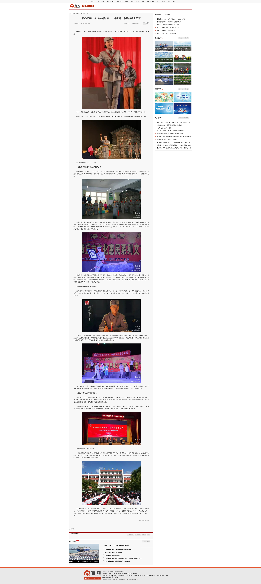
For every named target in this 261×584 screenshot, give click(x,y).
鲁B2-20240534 (148, 575)
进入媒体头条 (146, 541)
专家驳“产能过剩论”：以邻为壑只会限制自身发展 (170, 133)
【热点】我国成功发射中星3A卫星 (166, 30)
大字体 (148, 24)
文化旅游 (119, 1)
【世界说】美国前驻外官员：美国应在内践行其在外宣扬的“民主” (174, 142)
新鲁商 (126, 1)
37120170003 (112, 575)
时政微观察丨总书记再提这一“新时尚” (167, 139)
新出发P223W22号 (132, 575)
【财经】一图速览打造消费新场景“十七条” (168, 25)
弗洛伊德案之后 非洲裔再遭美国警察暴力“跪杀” (169, 125)
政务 (102, 1)
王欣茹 (144, 534)
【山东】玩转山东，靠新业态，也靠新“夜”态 (169, 22)
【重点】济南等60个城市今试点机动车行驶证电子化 (171, 19)
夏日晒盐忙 (164, 82)
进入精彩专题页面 (183, 89)
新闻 (92, 1)
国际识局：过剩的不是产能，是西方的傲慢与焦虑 (170, 131)
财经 (108, 1)
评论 (163, 1)
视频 (174, 1)
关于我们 (104, 571)
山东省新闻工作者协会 (112, 577)
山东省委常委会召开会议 (112, 555)
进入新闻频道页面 (183, 117)
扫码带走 (136, 23)
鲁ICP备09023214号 (162, 575)
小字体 (144, 24)
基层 (82, 13)
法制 (169, 1)
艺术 (158, 1)
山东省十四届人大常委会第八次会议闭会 (117, 561)
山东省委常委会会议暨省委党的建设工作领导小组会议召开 (123, 558)
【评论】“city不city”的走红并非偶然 (166, 33)
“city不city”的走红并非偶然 (164, 128)
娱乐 (148, 1)
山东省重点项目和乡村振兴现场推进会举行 (118, 549)
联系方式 (110, 571)
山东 (97, 1)
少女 (148, 534)
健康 (132, 1)
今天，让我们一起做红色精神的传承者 (117, 545)
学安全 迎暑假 (182, 59)
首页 (87, 1)
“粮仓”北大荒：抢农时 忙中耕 (164, 59)
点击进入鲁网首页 (183, 38)
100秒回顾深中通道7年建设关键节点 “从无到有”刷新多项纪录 (173, 122)
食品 (137, 1)
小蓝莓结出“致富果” (182, 82)
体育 (153, 1)
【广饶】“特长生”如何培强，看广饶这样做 (168, 27)
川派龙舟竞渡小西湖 (182, 70)
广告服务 (116, 571)
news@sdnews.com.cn (130, 573)
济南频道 (76, 13)
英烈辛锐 (131, 534)
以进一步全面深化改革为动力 (114, 552)
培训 (143, 1)
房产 (113, 1)
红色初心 (137, 534)
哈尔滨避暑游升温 (164, 70)
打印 (127, 23)
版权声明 (122, 571)
